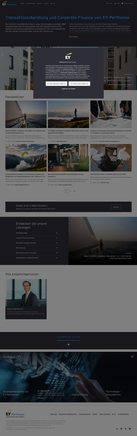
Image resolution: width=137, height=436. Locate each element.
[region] (68, 73)
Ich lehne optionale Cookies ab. (56, 84)
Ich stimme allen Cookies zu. (79, 84)
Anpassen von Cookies (68, 88)
